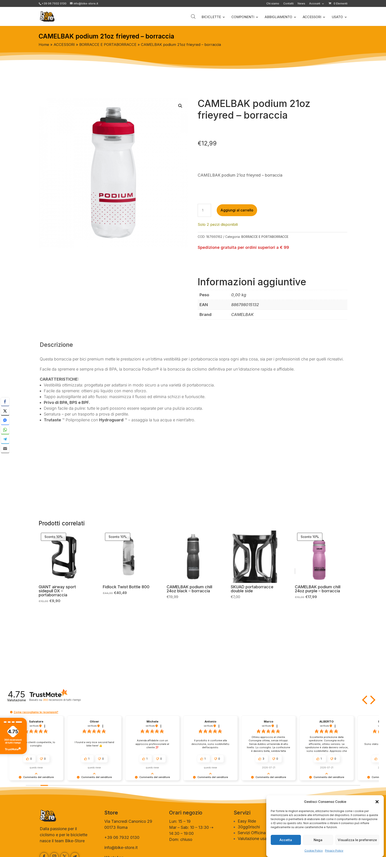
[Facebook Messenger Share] (5, 420)
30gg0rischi (249, 827)
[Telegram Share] (5, 439)
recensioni (62, 699)
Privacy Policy (334, 850)
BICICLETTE (211, 17)
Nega (318, 840)
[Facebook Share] (5, 402)
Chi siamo (272, 3)
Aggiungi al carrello (236, 210)
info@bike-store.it (121, 847)
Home (44, 44)
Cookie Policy (313, 850)
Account (314, 3)
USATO (337, 17)
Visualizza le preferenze (357, 840)
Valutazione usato (254, 838)
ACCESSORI (312, 17)
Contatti (288, 3)
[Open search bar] (193, 16)
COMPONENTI (242, 17)
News (301, 3)
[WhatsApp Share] (5, 430)
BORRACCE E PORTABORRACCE (107, 44)
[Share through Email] (5, 449)
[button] (377, 801)
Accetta (285, 840)
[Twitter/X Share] (5, 411)
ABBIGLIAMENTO (278, 17)
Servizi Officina (252, 832)
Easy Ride (247, 821)
